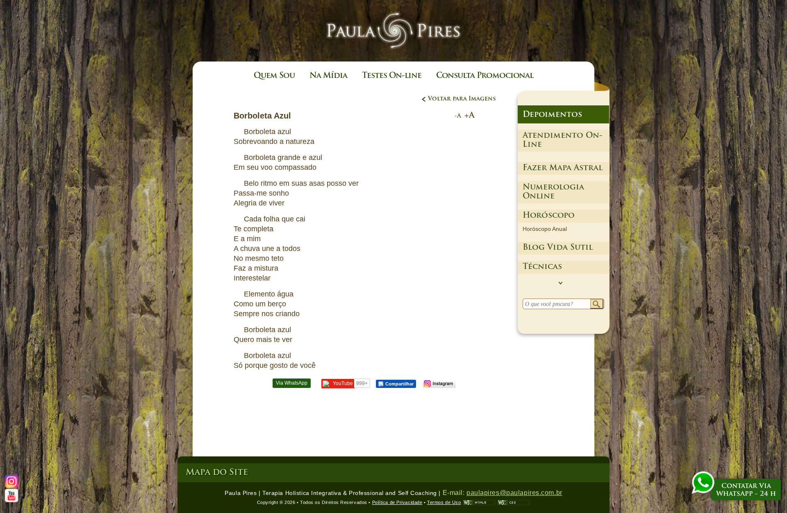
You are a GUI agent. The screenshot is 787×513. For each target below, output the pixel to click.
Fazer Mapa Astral (563, 168)
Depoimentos (552, 115)
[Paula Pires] (393, 54)
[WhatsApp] (703, 483)
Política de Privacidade (397, 502)
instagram (439, 384)
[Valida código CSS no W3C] (513, 502)
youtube (11, 495)
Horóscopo (549, 216)
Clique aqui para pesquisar (597, 304)
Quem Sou (274, 76)
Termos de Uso (444, 502)
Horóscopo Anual (545, 229)
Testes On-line (391, 76)
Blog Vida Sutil (558, 248)
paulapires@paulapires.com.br (514, 492)
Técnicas (542, 267)
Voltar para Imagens (462, 99)
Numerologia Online (553, 192)
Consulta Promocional (484, 76)
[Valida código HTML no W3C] (479, 502)
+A (469, 116)
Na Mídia (328, 76)
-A (458, 116)
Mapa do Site (217, 472)
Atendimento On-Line (563, 140)
